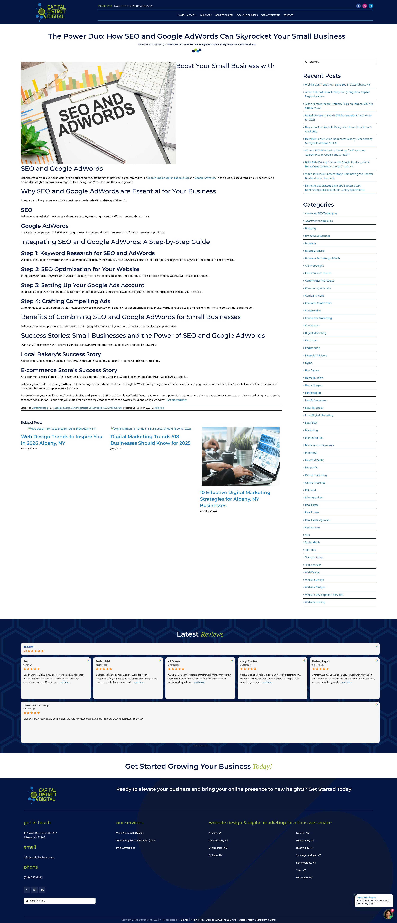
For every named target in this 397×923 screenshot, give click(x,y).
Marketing (311, 430)
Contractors (312, 325)
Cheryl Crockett (248, 661)
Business (310, 243)
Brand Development (317, 236)
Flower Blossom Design (36, 705)
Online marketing (316, 475)
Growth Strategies (79, 407)
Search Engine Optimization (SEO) (168, 178)
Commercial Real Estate (319, 280)
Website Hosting (315, 602)
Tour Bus (310, 550)
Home (141, 44)
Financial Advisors (316, 355)
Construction (313, 310)
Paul (25, 661)
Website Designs (315, 587)
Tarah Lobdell (103, 661)
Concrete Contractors (318, 303)
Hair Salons (312, 370)
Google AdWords (205, 178)
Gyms (308, 363)
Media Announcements (319, 445)
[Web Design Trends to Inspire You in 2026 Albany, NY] (62, 428)
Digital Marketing (155, 44)
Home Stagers (314, 385)
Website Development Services (324, 595)
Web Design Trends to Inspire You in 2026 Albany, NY (337, 84)
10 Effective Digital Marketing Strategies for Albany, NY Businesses (235, 499)
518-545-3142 (105, 5)
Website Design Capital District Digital (257, 919)
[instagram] (364, 6)
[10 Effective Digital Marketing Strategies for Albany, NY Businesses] (241, 428)
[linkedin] (371, 6)
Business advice (315, 250)
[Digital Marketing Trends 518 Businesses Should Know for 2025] (151, 428)
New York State (314, 460)
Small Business (115, 407)
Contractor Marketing (318, 318)
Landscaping (313, 392)
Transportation (314, 557)
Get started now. (177, 400)
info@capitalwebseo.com (39, 857)
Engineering (312, 348)
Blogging (310, 228)
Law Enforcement (316, 400)
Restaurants (312, 527)
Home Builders (314, 378)
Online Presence (315, 482)
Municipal (311, 452)
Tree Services (313, 565)
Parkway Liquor (320, 661)
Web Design (312, 572)
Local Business (314, 408)
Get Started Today (329, 789)
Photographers (314, 497)
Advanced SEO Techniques (321, 213)
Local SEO (311, 422)
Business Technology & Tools (322, 258)
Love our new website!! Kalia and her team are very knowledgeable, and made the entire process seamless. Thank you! (83, 718)
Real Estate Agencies (317, 520)
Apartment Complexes (319, 221)
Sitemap (184, 919)
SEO (105, 407)
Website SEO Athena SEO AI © (221, 919)
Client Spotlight (314, 265)
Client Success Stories (318, 273)
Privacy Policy (197, 919)
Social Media (312, 542)
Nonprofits (311, 467)
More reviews (200, 745)
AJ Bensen (174, 661)
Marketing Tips (314, 437)
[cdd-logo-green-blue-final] (50, 3)
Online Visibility (96, 407)
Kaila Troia (159, 407)
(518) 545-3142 (33, 877)
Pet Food (310, 490)
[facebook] (358, 6)
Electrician (311, 340)
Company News (314, 295)
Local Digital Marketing (319, 415)
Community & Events (318, 288)
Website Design (314, 579)
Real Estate (312, 505)
